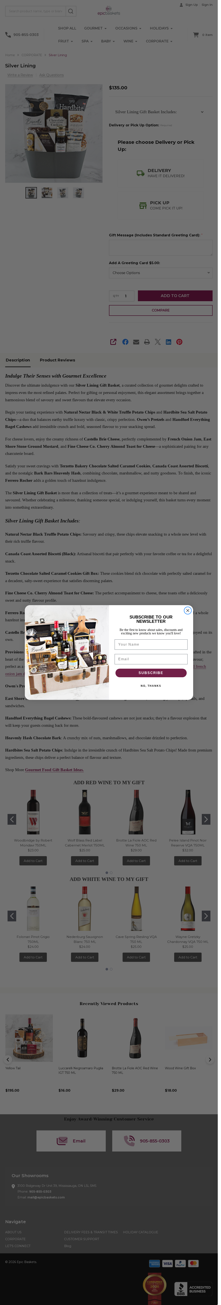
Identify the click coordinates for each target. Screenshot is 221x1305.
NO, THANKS (151, 685)
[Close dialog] (188, 610)
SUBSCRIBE (151, 673)
